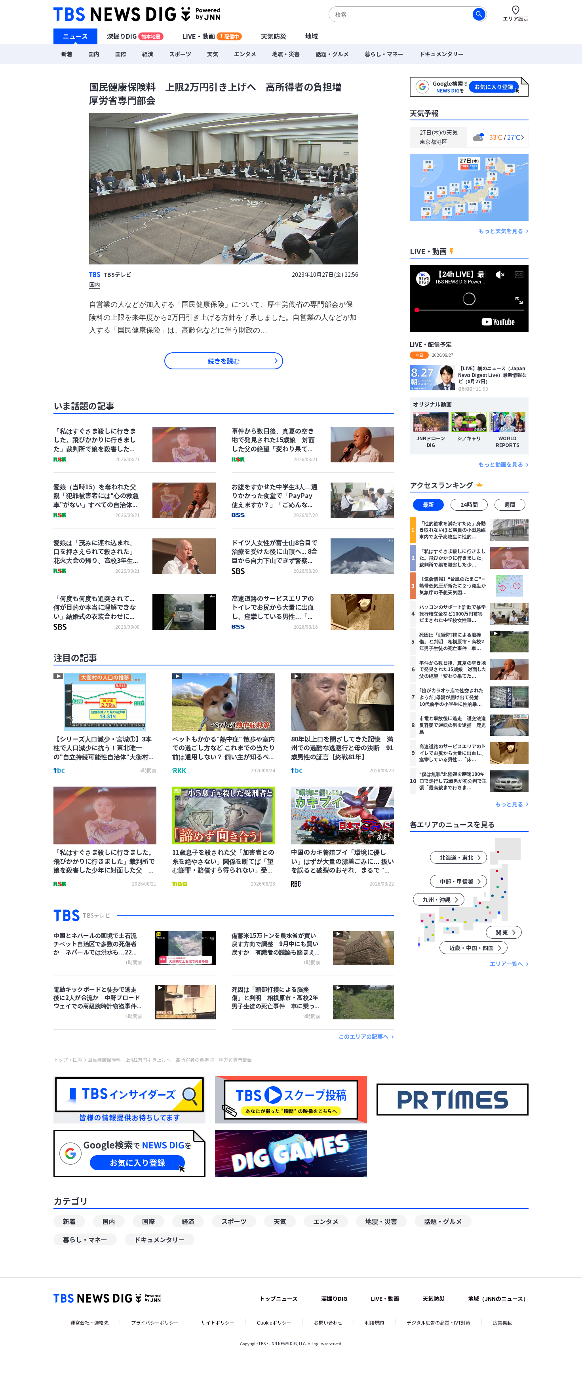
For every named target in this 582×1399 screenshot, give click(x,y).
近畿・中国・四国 (471, 948)
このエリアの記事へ (363, 1036)
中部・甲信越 (456, 882)
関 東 (502, 933)
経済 (147, 54)
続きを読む (224, 360)
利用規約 (374, 1322)
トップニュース (278, 1298)
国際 (120, 54)
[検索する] (479, 14)
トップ (60, 1060)
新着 (66, 54)
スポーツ (180, 54)
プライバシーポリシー (155, 1322)
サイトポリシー (217, 1322)
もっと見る (509, 804)
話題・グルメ (332, 54)
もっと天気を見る (501, 231)
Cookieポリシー (274, 1322)
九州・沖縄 (437, 900)
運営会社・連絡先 (89, 1322)
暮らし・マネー (384, 54)
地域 (311, 36)
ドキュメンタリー (441, 54)
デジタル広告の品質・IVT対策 (438, 1322)
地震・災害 (286, 54)
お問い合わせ (328, 1322)
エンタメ (245, 54)
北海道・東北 (456, 858)
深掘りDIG (133, 36)
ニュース (75, 36)
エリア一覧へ (506, 964)
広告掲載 (502, 1322)
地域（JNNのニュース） (498, 1298)
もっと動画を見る (501, 465)
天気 (212, 54)
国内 (93, 54)
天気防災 (273, 36)
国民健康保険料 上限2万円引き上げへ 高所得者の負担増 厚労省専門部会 (169, 1060)
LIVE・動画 (211, 36)
